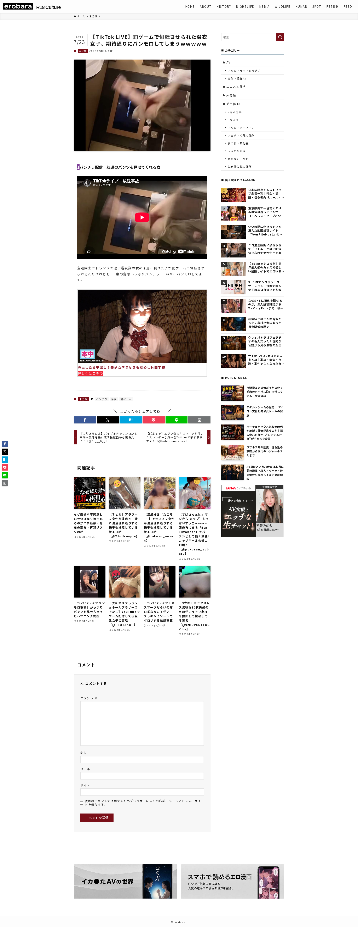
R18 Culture (48, 7)
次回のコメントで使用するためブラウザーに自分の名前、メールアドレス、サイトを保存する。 (143, 802)
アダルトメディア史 (241, 128)
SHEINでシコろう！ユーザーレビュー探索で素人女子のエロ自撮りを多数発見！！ (265, 286)
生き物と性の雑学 (240, 166)
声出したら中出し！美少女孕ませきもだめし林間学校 (121, 367)
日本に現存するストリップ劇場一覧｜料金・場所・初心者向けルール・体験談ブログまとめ (265, 193)
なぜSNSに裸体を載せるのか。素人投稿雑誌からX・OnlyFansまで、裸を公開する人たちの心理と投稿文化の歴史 (265, 304)
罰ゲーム (126, 399)
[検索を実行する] (280, 37)
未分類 (83, 50)
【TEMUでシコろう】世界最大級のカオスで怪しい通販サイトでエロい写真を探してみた (265, 267)
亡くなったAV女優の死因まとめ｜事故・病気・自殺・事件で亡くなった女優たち (265, 360)
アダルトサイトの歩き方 (244, 71)
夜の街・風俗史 (238, 143)
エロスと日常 (236, 86)
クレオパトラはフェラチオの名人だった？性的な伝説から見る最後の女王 (265, 341)
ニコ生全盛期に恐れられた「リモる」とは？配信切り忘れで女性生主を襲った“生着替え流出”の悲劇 (265, 249)
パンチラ (101, 399)
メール (85, 769)
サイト (85, 785)
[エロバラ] (18, 6)
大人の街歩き (237, 151)
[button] (85, 419)
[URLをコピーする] (199, 419)
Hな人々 (233, 120)
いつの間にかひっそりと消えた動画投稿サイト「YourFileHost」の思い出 (265, 230)
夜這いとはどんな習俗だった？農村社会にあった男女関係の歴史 (265, 323)
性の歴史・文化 (238, 159)
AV (228, 62)
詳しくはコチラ (90, 373)
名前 (83, 753)
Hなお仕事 (235, 112)
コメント (89, 698)
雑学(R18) (234, 104)
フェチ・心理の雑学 (241, 135)
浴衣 (114, 399)
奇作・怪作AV (237, 78)
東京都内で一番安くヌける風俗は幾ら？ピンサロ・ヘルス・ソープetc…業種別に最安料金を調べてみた (266, 212)
